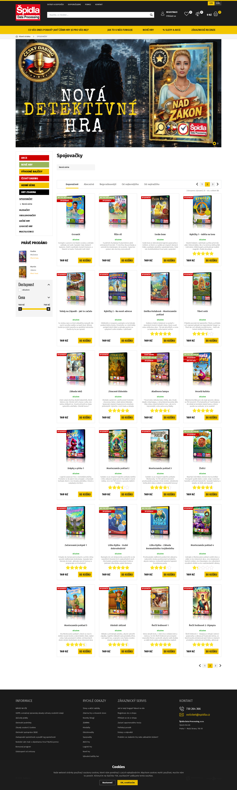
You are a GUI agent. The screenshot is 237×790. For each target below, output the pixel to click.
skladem (26, 290)
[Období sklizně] (118, 603)
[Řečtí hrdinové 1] (160, 603)
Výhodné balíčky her (91, 756)
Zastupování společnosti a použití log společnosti (36, 737)
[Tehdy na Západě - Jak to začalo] (76, 289)
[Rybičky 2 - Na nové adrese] (118, 289)
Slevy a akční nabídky (91, 708)
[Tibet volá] (202, 289)
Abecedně (89, 184)
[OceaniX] (76, 212)
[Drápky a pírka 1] (76, 446)
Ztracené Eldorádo (117, 391)
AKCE (24, 157)
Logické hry (87, 747)
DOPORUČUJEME (74, 4)
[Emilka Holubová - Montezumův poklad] (160, 289)
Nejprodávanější (108, 184)
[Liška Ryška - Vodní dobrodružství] (118, 523)
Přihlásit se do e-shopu (127, 718)
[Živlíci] (202, 446)
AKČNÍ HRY (24, 221)
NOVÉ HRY (148, 29)
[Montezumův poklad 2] (118, 446)
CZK (211, 3)
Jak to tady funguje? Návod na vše (131, 708)
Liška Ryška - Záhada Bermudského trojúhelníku (160, 547)
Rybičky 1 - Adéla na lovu (202, 234)
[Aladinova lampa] (160, 369)
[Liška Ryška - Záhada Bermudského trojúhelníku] (160, 523)
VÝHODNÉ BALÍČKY (31, 171)
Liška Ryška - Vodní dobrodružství (118, 547)
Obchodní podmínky (23, 723)
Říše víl (118, 234)
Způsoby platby (22, 718)
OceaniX (76, 234)
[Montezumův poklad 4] (202, 523)
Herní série (27, 204)
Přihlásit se (171, 16)
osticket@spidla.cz (198, 714)
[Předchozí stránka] (197, 184)
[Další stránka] (218, 184)
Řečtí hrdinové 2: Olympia (202, 625)
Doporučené (72, 184)
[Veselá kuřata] (202, 369)
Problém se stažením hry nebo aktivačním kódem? (138, 737)
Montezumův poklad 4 (202, 545)
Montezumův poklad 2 (118, 468)
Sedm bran (160, 234)
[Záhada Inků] (76, 369)
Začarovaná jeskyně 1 (76, 545)
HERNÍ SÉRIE (28, 185)
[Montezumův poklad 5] (76, 603)
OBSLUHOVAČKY (27, 215)
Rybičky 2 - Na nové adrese (118, 311)
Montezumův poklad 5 (75, 625)
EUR (218, 3)
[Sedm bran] (160, 212)
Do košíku (85, 260)
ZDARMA (86, 723)
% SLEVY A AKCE (171, 29)
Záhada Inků (76, 391)
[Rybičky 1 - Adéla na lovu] (202, 212)
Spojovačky (87, 737)
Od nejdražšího (151, 184)
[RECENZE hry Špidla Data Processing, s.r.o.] (118, 93)
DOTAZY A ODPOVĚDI (55, 4)
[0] (186, 14)
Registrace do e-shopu (127, 713)
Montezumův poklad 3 (160, 468)
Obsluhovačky (88, 732)
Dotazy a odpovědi (125, 732)
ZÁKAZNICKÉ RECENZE (203, 29)
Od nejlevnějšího (130, 184)
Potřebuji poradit (124, 727)
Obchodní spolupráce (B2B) (27, 732)
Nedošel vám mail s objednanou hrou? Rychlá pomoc (37, 742)
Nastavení (107, 782)
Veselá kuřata (202, 391)
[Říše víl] (118, 212)
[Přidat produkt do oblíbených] (91, 197)
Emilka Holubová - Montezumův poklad (160, 313)
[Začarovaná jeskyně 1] (76, 523)
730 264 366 (193, 708)
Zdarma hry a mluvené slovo (94, 713)
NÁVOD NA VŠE (21, 708)
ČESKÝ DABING (29, 178)
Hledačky (86, 727)
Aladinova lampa (160, 391)
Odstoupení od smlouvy (25, 751)
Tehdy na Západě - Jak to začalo (75, 311)
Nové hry (86, 751)
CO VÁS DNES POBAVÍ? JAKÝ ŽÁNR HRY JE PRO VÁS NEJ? (58, 29)
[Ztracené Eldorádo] (118, 369)
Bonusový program (23, 747)
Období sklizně (118, 625)
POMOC (88, 4)
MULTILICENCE (26, 231)
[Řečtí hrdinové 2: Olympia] (202, 603)
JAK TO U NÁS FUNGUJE (120, 29)
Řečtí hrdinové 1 (160, 625)
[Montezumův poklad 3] (160, 446)
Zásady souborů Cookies (26, 727)
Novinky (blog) (88, 718)
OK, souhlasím (127, 782)
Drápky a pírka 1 (76, 468)
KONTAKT (99, 4)
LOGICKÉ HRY (26, 226)
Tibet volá (202, 311)
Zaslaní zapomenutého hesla (129, 723)
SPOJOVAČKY (25, 199)
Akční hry (86, 742)
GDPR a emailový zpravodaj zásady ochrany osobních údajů (40, 713)
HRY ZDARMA (28, 192)
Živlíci (202, 468)
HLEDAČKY (24, 210)
